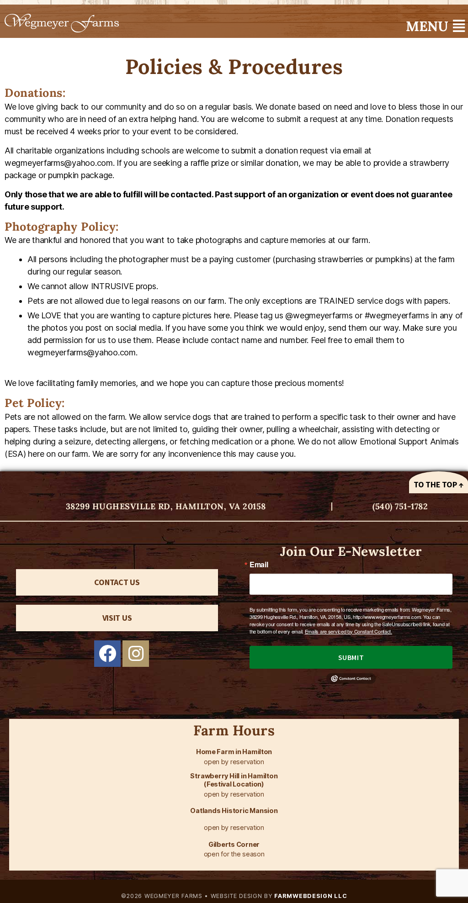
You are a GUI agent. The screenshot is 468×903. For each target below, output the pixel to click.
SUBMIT (351, 657)
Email (259, 564)
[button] (435, 26)
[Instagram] (135, 653)
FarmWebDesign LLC (310, 895)
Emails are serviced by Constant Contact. (348, 631)
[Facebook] (107, 653)
